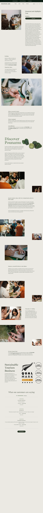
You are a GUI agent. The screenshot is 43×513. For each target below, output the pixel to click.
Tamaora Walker (31, 203)
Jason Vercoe (20, 204)
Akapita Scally (10, 204)
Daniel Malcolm (15, 204)
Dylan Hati (24, 204)
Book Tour (33, 18)
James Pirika (10, 205)
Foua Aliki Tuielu (28, 204)
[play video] (21, 252)
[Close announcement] (41, 1)
